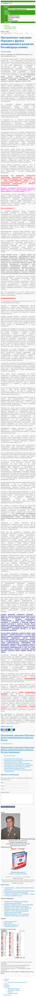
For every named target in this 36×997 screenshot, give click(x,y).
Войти (3, 973)
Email (3, 786)
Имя (2, 782)
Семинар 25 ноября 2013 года (13, 895)
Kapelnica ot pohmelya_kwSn (12, 904)
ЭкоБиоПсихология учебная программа (16, 892)
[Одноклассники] (4, 730)
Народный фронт (13, 20)
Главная (6, 6)
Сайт (2, 789)
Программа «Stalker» (14, 17)
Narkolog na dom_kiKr (10, 914)
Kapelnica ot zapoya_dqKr (11, 907)
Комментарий (5, 792)
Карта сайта (7, 22)
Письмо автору (5, 971)
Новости (10, 19)
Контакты (7, 12)
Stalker (6, 11)
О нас (6, 7)
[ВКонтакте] (2, 730)
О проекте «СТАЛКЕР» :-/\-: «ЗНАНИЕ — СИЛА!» (19, 894)
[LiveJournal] (14, 730)
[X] (9, 730)
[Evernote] (11, 730)
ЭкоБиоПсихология (6, 3)
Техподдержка (15, 971)
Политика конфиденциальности (17, 9)
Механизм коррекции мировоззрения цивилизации (19, 891)
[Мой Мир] (7, 730)
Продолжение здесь (7, 726)
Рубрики (6, 14)
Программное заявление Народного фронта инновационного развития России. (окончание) (18, 749)
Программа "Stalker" (10, 924)
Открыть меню (5, 1)
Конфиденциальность (26, 971)
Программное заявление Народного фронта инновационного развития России (18, 737)
